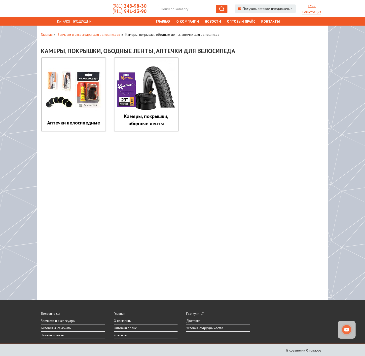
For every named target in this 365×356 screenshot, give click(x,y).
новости (213, 21)
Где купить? (195, 313)
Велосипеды (50, 313)
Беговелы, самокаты (56, 328)
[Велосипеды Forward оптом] (73, 9)
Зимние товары (52, 335)
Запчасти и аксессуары (58, 320)
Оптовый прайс (241, 21)
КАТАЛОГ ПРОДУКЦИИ (74, 21)
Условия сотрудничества (204, 328)
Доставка (193, 320)
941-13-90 (129, 11)
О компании (187, 21)
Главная (163, 21)
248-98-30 (129, 6)
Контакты (270, 21)
